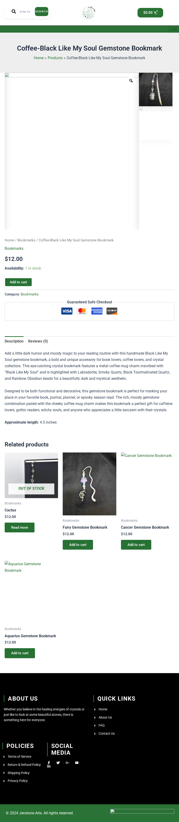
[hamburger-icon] (174, 29)
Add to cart (18, 282)
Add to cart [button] (77, 545)
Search (41, 11)
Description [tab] (14, 341)
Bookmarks (26, 240)
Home (9, 240)
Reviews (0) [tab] (38, 341)
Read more (19, 527)
